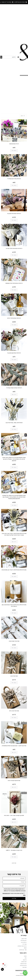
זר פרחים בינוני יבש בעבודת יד (14, 179)
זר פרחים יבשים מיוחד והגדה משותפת (14, 283)
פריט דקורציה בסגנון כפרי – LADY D (14, 850)
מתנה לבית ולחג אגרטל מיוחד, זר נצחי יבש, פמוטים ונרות (14, 570)
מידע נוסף (14, 394)
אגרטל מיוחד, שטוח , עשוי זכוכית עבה (14, 422)
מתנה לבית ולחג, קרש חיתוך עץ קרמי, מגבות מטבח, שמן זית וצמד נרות (14, 605)
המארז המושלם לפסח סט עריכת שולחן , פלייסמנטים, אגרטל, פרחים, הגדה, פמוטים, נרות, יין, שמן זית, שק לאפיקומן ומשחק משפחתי (14, 497)
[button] (18, 57)
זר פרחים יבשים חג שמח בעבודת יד (14, 388)
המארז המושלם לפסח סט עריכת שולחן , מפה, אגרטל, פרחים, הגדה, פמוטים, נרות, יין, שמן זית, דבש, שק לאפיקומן (14, 459)
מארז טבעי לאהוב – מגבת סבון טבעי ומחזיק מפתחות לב (14, 746)
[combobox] (9, 57)
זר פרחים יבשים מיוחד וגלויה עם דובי (14, 248)
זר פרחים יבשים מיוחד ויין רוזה (14, 318)
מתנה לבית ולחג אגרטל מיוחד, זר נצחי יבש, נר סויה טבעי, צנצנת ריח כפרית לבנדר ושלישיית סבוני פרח (14, 534)
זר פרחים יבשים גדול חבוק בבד (14, 213)
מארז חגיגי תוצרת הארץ (14, 641)
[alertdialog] (14, 2)
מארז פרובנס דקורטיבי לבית (14, 780)
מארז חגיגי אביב (14, 676)
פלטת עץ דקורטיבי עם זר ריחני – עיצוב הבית (14, 815)
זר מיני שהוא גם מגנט (14, 144)
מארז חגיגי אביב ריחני (14, 711)
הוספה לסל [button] (14, 150)
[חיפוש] (1, 57)
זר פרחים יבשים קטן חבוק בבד (14, 353)
